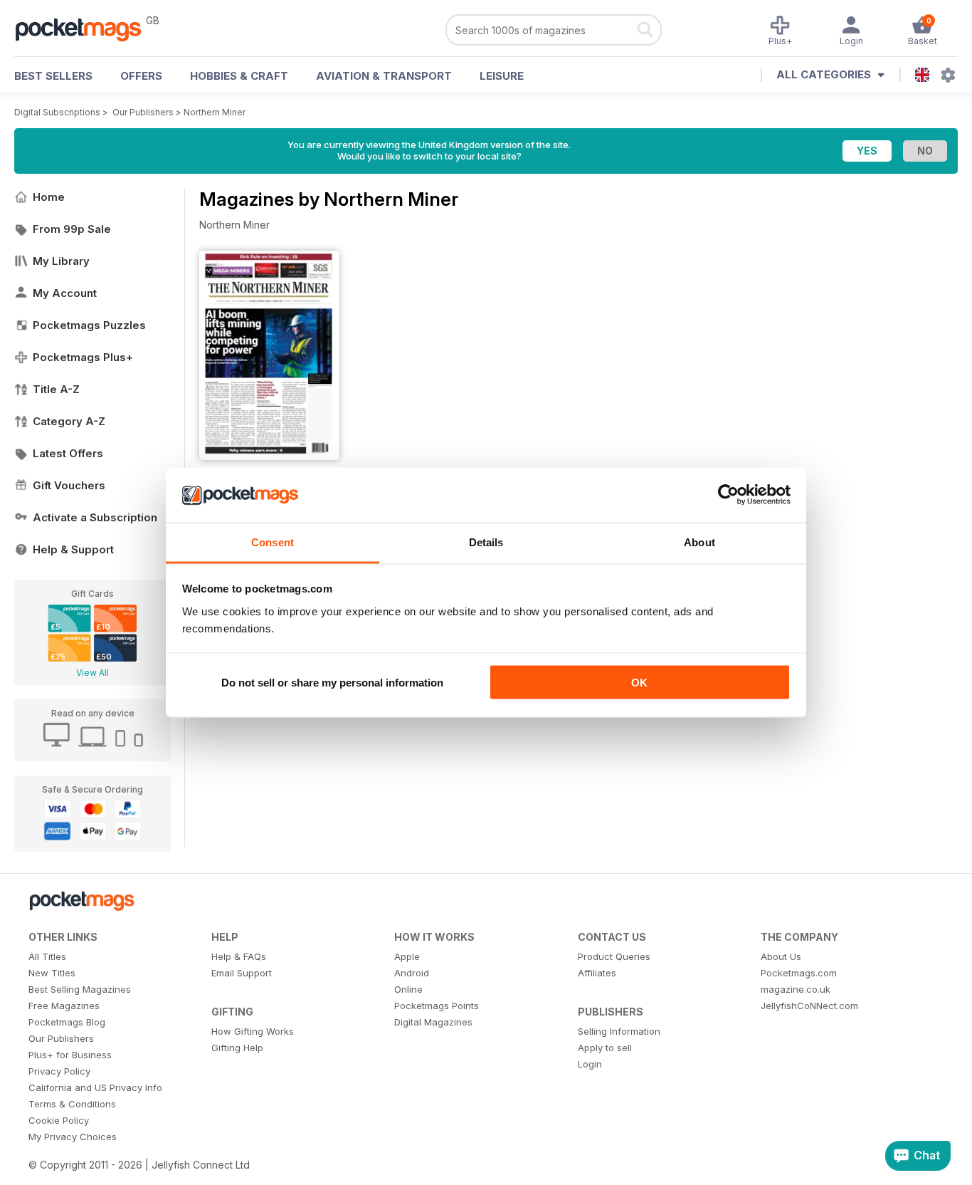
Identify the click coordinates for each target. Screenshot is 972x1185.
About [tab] (699, 542)
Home (49, 197)
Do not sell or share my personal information (332, 683)
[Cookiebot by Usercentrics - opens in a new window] (728, 495)
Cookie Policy (58, 1120)
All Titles (47, 956)
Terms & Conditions (72, 1104)
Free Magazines (64, 1005)
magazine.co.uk (795, 989)
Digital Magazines (433, 1022)
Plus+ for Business (70, 1054)
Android (411, 972)
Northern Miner (214, 112)
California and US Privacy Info (95, 1087)
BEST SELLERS (53, 76)
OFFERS (141, 76)
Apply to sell (605, 1047)
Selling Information (619, 1031)
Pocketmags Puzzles (89, 325)
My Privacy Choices (72, 1136)
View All (92, 672)
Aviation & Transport (384, 76)
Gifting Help (237, 1047)
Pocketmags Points (436, 1005)
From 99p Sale (72, 229)
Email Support (241, 972)
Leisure (502, 76)
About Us (781, 956)
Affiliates (597, 972)
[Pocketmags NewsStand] (85, 28)
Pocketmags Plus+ (83, 357)
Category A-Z (69, 421)
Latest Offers (68, 453)
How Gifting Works (252, 1031)
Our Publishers (143, 112)
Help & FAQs (238, 956)
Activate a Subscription (95, 517)
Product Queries (614, 956)
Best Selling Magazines (79, 989)
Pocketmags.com (799, 972)
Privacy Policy (59, 1071)
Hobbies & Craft (239, 76)
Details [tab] (486, 542)
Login (590, 1064)
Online (408, 989)
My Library (61, 261)
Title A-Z (56, 389)
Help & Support (73, 549)
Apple (407, 956)
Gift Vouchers (69, 485)
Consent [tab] (272, 542)
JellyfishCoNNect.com (809, 1005)
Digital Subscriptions (57, 112)
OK (639, 683)
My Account (65, 293)
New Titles (51, 972)
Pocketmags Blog (66, 1022)
